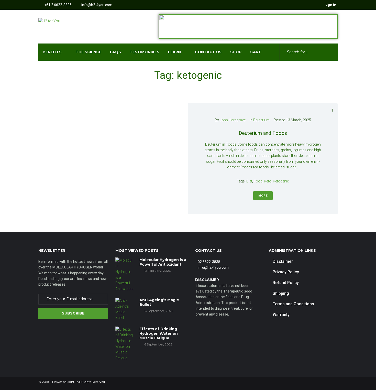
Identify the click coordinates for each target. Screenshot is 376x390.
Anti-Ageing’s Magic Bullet (159, 302)
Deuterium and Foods (263, 133)
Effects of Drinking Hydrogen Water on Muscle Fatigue (158, 333)
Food (258, 181)
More (263, 195)
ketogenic (281, 181)
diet (249, 181)
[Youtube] (310, 5)
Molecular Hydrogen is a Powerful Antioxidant (162, 262)
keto (267, 181)
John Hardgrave (233, 120)
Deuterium (261, 120)
